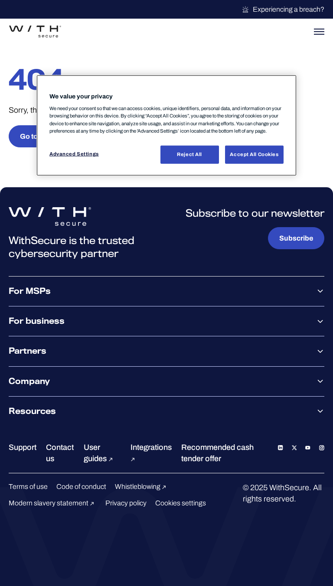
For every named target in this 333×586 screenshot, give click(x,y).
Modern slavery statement (49, 503)
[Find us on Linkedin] (280, 447)
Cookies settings (180, 503)
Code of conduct (81, 486)
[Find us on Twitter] (294, 447)
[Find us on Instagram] (321, 447)
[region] (166, 125)
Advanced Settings (74, 153)
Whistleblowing (138, 486)
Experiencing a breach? (288, 9)
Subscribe (296, 238)
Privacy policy (126, 503)
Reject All (189, 153)
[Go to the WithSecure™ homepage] (35, 32)
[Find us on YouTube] (307, 447)
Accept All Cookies (254, 153)
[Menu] (319, 32)
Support (22, 447)
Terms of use (28, 486)
